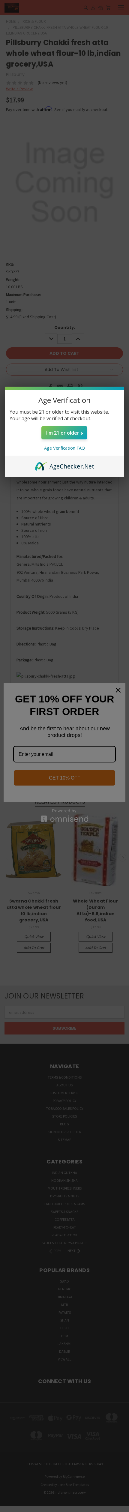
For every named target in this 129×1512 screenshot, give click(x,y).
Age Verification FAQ (64, 448)
